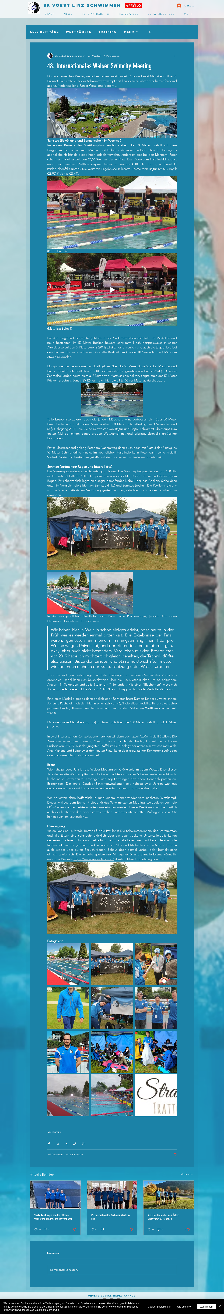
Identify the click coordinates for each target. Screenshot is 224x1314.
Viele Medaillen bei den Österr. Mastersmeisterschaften (163, 1217)
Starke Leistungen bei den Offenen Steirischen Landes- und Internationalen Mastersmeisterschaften (54, 1217)
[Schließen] (220, 1306)
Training (107, 31)
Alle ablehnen (184, 1306)
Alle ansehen (187, 1174)
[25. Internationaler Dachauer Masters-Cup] (112, 1195)
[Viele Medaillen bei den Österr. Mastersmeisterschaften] (169, 1195)
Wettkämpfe (78, 31)
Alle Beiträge (44, 31)
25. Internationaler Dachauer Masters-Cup (110, 1217)
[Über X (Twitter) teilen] (57, 1143)
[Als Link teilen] (74, 1143)
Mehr (129, 31)
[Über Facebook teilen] (49, 1143)
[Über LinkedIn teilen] (66, 1143)
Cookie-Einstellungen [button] (159, 1306)
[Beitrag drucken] (83, 1143)
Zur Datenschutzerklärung (44, 1309)
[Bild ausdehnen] (68, 593)
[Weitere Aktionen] (175, 56)
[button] (150, 31)
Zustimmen (206, 1306)
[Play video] (112, 212)
